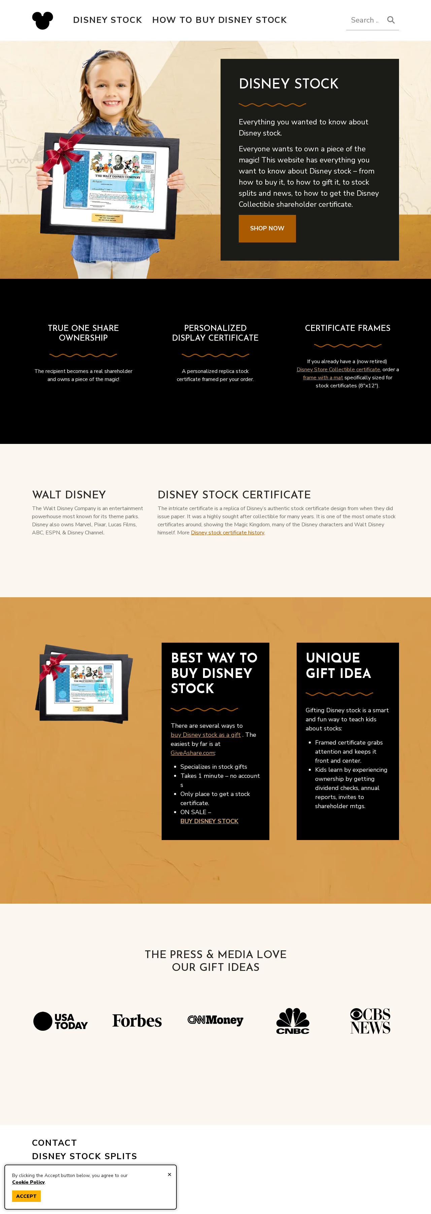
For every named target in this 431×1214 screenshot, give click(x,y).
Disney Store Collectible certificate (338, 369)
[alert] (90, 1187)
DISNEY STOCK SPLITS (84, 1156)
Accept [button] (26, 1196)
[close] (169, 1174)
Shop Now (267, 228)
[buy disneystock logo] (42, 20)
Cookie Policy (28, 1182)
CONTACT (54, 1143)
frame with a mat (323, 377)
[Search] (391, 20)
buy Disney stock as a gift (206, 735)
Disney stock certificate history (227, 532)
